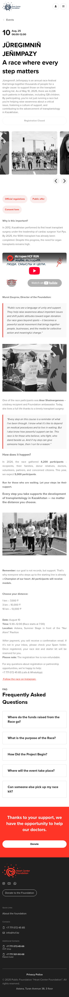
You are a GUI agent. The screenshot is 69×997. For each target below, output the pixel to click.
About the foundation (14, 913)
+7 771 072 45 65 (15, 927)
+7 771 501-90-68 (15, 954)
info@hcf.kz (12, 932)
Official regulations (15, 199)
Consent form (12, 209)
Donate (34, 844)
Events (10, 19)
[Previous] (56, 181)
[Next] (64, 181)
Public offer (38, 199)
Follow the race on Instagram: (19, 679)
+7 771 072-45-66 (15, 946)
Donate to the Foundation (19, 893)
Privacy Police (34, 974)
